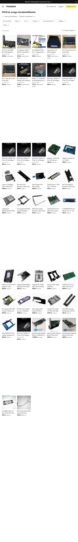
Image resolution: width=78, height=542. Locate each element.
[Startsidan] (11, 6)
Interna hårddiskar (10, 16)
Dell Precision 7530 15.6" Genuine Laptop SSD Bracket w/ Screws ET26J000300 (53, 186)
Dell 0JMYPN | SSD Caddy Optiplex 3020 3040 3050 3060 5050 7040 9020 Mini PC (9, 334)
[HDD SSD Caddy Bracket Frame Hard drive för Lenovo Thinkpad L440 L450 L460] (39, 200)
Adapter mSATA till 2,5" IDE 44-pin (53, 159)
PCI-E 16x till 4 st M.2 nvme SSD (69, 51)
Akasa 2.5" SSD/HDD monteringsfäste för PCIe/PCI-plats (38, 79)
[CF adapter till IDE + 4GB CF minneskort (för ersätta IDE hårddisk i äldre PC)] (24, 41)
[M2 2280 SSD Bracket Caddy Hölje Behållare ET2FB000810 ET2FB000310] (24, 176)
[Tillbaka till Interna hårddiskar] (2, 16)
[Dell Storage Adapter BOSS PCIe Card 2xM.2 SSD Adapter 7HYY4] (54, 325)
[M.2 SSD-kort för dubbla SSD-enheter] (24, 70)
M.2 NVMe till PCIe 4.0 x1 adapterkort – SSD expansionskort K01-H (38, 51)
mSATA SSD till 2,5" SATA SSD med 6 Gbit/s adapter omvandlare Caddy (53, 210)
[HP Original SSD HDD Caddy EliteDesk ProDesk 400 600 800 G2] (24, 200)
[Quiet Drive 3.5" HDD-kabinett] (54, 41)
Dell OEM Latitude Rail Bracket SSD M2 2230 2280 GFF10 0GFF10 (68, 310)
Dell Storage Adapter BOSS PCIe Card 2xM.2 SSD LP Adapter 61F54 (69, 334)
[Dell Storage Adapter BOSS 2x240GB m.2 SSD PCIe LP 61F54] (39, 325)
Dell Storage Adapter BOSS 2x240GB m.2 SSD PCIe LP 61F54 (39, 334)
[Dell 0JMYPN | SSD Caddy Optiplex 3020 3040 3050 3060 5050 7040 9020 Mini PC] (9, 325)
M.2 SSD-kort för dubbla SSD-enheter (23, 79)
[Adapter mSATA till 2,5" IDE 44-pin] (54, 150)
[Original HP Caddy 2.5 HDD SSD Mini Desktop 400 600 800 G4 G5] (54, 300)
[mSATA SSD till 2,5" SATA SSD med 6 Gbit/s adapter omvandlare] (69, 276)
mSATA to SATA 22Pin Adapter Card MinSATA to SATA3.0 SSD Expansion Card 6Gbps (9, 286)
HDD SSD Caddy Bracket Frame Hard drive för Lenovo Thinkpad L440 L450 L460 (38, 210)
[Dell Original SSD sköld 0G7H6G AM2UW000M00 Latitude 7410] (39, 300)
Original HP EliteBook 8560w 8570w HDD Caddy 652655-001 (23, 286)
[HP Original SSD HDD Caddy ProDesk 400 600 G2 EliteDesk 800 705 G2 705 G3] (9, 300)
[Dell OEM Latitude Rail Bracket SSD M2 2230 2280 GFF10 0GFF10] (69, 300)
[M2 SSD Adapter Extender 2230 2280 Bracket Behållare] (69, 176)
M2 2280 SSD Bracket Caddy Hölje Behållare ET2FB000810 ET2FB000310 (23, 186)
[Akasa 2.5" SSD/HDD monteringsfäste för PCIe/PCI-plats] (39, 70)
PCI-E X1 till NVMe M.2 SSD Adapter (7, 51)
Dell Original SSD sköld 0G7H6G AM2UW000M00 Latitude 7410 (37, 310)
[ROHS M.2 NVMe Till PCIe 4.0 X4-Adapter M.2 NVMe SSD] (54, 70)
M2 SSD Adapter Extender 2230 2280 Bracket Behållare (68, 186)
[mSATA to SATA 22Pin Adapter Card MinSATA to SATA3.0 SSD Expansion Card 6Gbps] (9, 276)
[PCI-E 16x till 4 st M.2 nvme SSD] (69, 41)
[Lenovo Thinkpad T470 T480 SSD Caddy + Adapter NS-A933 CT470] (9, 176)
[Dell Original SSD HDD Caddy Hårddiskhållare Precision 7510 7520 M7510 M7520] (39, 176)
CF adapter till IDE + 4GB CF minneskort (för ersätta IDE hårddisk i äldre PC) (23, 51)
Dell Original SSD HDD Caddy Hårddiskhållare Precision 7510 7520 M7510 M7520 (38, 186)
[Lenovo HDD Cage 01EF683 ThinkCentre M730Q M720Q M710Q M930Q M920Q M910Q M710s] (54, 276)
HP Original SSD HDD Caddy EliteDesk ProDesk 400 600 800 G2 (23, 210)
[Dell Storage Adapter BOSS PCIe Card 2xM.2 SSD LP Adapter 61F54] (69, 325)
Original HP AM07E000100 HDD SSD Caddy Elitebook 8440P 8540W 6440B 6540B (9, 210)
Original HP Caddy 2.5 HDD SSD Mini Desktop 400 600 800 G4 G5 (53, 310)
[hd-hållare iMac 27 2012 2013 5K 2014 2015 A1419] (9, 402)
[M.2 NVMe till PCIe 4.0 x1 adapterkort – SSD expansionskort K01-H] (39, 41)
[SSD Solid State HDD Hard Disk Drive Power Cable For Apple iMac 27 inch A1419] (24, 402)
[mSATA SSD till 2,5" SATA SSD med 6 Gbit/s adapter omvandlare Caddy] (54, 200)
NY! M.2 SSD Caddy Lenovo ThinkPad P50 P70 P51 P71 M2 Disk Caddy (23, 310)
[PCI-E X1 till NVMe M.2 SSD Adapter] (9, 41)
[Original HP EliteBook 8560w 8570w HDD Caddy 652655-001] (24, 276)
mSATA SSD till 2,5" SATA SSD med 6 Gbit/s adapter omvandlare (68, 286)
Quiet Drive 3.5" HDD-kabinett (52, 51)
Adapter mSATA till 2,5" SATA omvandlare (68, 159)
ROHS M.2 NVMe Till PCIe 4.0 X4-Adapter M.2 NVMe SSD (53, 79)
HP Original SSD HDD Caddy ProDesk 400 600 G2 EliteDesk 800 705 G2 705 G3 (8, 310)
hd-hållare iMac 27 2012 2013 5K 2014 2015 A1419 (8, 412)
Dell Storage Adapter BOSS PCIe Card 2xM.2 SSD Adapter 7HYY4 (54, 334)
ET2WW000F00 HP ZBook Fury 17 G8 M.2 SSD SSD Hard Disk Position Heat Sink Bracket (68, 210)
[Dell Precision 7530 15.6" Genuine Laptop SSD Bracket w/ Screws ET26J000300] (54, 176)
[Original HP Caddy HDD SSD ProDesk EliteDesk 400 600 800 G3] (39, 276)
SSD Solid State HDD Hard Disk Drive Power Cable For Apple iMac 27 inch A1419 (23, 412)
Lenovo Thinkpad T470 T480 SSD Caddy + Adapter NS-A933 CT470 (7, 186)
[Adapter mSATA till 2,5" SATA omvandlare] (69, 150)
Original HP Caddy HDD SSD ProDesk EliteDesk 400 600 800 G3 (38, 286)
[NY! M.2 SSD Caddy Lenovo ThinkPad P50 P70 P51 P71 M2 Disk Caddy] (24, 300)
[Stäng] (76, 2)
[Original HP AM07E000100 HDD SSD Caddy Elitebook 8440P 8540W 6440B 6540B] (9, 200)
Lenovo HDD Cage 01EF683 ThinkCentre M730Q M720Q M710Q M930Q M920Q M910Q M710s (53, 286)
